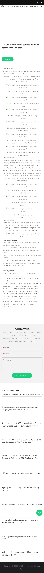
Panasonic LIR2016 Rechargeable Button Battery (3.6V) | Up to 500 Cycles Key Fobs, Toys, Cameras (20, 456)
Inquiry (7, 59)
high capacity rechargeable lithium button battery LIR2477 (20, 553)
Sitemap (29, 566)
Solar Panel (6, 394)
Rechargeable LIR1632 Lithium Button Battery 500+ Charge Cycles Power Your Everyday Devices (21, 424)
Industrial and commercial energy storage (26, 394)
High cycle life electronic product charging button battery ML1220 (20, 521)
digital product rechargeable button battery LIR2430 (20, 489)
